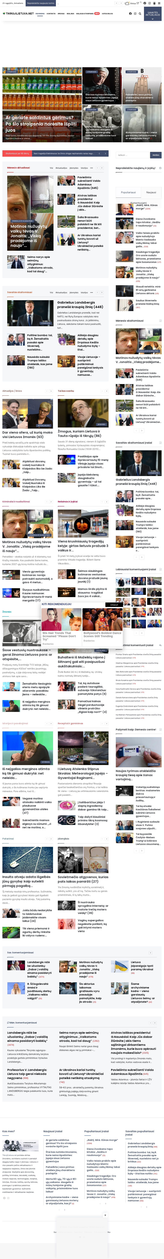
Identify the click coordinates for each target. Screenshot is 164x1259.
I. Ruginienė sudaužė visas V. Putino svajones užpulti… (148, 825)
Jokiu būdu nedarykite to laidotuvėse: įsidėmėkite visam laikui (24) (37, 915)
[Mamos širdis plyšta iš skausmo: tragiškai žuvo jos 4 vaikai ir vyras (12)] (66, 592)
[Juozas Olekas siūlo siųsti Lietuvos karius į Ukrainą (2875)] (138, 591)
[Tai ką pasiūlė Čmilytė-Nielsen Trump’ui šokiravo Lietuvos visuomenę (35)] (124, 838)
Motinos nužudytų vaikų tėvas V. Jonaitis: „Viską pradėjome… (138, 360)
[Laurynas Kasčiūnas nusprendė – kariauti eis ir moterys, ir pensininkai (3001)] (123, 592)
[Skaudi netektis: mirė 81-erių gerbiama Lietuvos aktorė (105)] (124, 291)
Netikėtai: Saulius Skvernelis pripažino (51, 153)
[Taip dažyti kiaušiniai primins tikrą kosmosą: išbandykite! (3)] (66, 820)
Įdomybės (74, 168)
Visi (51, 168)
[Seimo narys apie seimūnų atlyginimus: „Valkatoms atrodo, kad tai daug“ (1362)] (16, 262)
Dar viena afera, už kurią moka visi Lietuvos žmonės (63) (27, 434)
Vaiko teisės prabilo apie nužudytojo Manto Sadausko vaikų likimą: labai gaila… (147, 239)
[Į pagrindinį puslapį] (18, 13)
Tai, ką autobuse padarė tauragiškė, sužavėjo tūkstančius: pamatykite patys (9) (92, 688)
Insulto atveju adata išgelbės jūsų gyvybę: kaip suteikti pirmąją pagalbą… (26, 881)
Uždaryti (114, 604)
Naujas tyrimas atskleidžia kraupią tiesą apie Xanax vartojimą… (136, 775)
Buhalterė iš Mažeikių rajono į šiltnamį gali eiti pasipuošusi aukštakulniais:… (81, 661)
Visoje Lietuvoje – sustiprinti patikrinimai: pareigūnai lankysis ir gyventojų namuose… (90, 366)
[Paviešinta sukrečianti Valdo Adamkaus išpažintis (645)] (66, 181)
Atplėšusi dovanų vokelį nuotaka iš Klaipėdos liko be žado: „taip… (37, 467)
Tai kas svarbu (66, 391)
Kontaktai (51, 14)
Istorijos (84, 168)
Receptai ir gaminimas (70, 723)
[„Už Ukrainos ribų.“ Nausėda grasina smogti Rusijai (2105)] (138, 624)
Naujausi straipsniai (87, 13)
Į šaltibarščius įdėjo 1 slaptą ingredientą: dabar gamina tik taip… (93, 806)
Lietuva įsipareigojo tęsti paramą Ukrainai (142, 967)
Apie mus (61, 14)
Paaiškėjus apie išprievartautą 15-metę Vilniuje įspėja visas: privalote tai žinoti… (93, 462)
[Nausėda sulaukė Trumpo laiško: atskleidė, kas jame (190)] (16, 360)
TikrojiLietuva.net (9, 1155)
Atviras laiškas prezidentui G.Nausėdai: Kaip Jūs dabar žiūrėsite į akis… (90, 203)
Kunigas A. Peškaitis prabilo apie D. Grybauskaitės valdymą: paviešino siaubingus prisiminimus (100, 120)
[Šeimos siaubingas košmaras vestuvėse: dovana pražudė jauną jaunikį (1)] (66, 574)
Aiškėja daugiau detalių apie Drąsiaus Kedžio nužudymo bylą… (148, 511)
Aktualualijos (61, 168)
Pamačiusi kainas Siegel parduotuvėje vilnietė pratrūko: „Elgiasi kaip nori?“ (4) (92, 706)
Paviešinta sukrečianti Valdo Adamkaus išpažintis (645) (89, 182)
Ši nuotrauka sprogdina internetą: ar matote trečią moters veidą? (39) (93, 907)
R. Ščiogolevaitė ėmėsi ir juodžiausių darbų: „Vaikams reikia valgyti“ (39, 991)
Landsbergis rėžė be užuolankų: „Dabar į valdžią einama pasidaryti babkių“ (39, 969)
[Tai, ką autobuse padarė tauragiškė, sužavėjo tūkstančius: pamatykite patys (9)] (66, 686)
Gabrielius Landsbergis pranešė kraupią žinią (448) (80, 304)
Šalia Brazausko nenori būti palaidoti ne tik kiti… (148, 404)
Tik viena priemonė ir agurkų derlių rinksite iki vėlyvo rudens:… (36, 932)
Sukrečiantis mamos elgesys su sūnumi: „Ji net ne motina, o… (36, 823)
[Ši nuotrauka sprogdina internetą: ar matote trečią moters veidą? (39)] (66, 905)
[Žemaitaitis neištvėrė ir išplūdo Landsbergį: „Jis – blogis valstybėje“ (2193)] (154, 612)
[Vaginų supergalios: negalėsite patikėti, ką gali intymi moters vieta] (66, 924)
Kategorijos (107, 14)
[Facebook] (4, 1198)
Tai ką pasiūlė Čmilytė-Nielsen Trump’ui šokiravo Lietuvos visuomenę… (148, 839)
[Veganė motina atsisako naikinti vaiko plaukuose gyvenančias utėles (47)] (11, 801)
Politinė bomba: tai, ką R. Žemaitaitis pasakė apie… (147, 495)
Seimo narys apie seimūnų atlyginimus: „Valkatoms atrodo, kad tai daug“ (79, 1037)
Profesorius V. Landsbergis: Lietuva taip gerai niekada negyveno (27, 1074)
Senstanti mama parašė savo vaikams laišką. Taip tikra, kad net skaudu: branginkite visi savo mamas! (39, 132)
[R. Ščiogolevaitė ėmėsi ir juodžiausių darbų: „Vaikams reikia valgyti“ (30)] (16, 988)
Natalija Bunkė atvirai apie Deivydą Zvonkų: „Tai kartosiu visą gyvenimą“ (40, 97)
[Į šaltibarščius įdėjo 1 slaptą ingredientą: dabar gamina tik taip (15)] (66, 805)
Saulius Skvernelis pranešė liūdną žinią (147, 303)
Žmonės (6, 611)
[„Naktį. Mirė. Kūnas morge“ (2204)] (124, 209)
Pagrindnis (40, 14)
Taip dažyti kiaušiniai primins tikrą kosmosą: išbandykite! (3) (93, 820)
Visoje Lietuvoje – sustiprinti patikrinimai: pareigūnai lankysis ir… (147, 544)
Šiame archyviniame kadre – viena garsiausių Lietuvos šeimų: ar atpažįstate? (143, 993)
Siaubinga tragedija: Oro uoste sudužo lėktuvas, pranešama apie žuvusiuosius (148, 257)
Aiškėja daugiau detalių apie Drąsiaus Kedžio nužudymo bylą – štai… (89, 342)
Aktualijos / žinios (12, 391)
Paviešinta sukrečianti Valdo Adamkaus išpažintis (132, 1072)
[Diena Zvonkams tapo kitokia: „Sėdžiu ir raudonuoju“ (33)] (124, 223)
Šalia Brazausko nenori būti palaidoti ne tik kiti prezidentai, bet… (90, 222)
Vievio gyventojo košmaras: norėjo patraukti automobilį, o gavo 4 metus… (37, 577)
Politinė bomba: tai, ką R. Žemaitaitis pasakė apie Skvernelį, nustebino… (40, 342)
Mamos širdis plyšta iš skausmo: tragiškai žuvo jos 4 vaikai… (92, 592)
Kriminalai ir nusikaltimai (16, 501)
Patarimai (8, 838)
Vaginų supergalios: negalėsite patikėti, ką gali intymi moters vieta (92, 926)
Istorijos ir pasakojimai (15, 723)
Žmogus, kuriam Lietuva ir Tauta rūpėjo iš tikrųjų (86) (79, 433)
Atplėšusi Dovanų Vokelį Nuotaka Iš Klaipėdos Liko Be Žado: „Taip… (33, 485)
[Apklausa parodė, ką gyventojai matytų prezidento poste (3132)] (138, 581)
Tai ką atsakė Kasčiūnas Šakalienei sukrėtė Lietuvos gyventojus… (148, 811)
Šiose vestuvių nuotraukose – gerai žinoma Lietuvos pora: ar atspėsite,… (27, 654)
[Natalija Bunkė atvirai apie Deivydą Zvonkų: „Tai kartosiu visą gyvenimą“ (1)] (41, 85)
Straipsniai (31, 72)
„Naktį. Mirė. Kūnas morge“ (147, 207)
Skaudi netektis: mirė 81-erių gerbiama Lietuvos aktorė (148, 290)
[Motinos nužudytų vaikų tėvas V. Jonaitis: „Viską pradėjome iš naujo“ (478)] (30, 213)
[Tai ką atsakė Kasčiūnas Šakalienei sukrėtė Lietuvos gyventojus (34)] (124, 809)
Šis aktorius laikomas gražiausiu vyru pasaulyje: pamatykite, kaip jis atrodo (90, 993)
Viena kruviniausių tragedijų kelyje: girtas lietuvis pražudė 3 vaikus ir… (83, 546)
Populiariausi (128, 192)
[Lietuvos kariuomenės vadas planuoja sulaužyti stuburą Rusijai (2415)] (154, 601)
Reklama (70, 14)
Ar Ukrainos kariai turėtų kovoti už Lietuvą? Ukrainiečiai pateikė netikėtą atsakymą (81, 1075)
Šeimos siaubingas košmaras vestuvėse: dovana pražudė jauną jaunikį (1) (93, 576)
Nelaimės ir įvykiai (67, 501)
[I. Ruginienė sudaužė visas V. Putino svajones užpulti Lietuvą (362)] (124, 825)
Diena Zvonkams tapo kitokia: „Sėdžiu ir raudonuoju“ (148, 222)
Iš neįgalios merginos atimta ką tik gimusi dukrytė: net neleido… (36, 705)
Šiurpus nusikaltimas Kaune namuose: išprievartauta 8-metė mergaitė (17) (37, 595)
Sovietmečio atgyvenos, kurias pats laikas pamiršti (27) (83, 879)
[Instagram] (8, 1198)
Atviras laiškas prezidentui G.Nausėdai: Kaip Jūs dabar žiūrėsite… (148, 390)
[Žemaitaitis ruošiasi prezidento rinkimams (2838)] (154, 592)
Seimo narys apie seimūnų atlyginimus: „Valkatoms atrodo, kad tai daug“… (40, 264)
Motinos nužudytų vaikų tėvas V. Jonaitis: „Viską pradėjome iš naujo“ (148, 274)
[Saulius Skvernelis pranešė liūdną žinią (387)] (124, 305)
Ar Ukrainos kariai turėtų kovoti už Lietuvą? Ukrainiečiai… (148, 419)
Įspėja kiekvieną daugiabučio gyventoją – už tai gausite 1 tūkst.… (89, 480)
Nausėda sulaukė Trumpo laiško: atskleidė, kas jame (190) (39, 362)
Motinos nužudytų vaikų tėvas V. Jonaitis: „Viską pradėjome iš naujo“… (26, 546)
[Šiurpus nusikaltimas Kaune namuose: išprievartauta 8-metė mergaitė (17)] (11, 593)
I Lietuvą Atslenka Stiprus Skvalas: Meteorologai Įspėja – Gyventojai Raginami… (83, 773)
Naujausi (151, 192)
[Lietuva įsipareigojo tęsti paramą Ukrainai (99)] (120, 967)
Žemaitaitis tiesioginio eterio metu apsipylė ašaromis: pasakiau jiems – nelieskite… (36, 689)
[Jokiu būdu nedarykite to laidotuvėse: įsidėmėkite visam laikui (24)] (11, 913)
